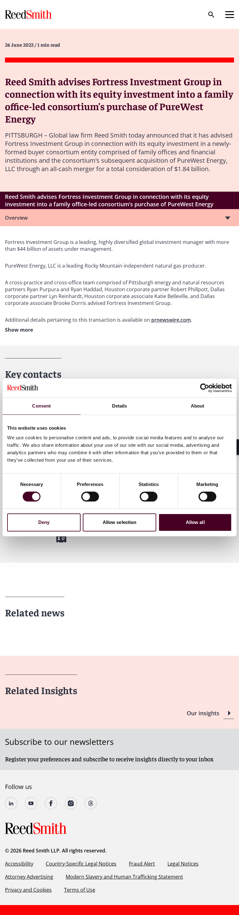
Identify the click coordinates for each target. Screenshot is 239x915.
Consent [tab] (41, 405)
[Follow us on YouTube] (31, 803)
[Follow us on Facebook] (51, 803)
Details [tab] (119, 405)
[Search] (211, 15)
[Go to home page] (29, 14)
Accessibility (19, 863)
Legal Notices (183, 863)
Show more (19, 329)
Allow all (195, 522)
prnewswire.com (171, 319)
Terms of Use (79, 889)
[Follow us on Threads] (91, 803)
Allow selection (120, 522)
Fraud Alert (142, 863)
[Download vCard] (61, 539)
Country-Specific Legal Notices (81, 863)
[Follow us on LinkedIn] (11, 803)
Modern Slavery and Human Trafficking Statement (124, 876)
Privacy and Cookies (28, 889)
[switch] (90, 497)
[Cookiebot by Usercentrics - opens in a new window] (204, 388)
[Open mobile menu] (229, 14)
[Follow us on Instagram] (71, 803)
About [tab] (197, 405)
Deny (43, 522)
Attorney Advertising (29, 876)
